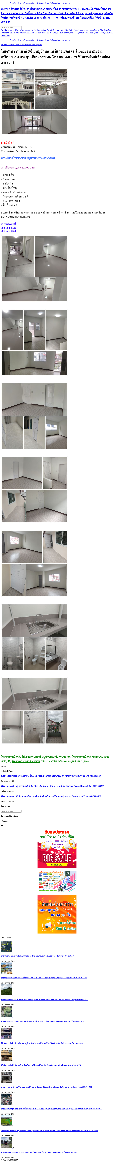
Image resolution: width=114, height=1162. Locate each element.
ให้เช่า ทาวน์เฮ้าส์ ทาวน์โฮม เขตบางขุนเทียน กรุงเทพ (21, 45)
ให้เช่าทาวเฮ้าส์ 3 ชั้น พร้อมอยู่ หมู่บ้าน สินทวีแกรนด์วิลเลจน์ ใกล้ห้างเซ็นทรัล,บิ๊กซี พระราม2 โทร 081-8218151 (43, 1043)
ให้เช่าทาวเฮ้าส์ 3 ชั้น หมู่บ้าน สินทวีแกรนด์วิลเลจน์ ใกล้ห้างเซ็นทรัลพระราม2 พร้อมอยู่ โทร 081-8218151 (41, 1065)
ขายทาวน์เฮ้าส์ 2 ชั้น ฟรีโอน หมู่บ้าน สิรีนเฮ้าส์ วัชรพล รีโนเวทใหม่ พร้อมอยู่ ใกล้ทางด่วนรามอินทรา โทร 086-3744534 (46, 1087)
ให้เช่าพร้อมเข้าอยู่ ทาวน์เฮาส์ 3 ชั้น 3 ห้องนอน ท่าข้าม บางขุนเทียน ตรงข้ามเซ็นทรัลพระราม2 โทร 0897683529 (51, 776)
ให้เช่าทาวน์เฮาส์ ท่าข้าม (26, 761)
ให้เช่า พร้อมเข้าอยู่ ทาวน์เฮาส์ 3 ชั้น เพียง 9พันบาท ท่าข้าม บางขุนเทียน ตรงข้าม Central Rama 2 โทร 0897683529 (52, 786)
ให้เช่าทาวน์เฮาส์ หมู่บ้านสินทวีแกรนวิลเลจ (46, 756)
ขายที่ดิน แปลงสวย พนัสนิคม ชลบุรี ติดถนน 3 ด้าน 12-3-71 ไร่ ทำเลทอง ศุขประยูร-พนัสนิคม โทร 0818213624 (42, 1021)
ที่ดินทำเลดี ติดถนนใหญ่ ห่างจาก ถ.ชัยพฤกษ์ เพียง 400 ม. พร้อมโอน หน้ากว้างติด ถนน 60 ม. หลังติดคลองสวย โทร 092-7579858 (49, 1131)
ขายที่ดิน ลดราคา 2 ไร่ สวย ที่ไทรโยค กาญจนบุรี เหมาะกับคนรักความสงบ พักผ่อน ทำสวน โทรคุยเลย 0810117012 (44, 1000)
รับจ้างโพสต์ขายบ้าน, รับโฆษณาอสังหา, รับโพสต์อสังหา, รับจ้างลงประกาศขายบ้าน (37, 3)
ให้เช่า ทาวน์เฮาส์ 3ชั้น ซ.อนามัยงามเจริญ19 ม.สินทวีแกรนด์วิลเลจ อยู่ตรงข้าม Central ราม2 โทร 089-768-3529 (51, 796)
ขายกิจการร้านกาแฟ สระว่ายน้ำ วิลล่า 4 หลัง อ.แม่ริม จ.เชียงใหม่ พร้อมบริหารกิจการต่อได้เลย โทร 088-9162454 (44, 978)
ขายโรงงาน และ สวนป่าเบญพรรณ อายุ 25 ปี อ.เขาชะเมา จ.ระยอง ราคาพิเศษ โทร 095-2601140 (37, 956)
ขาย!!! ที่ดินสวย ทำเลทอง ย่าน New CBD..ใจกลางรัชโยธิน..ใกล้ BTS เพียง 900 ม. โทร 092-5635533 (39, 1152)
